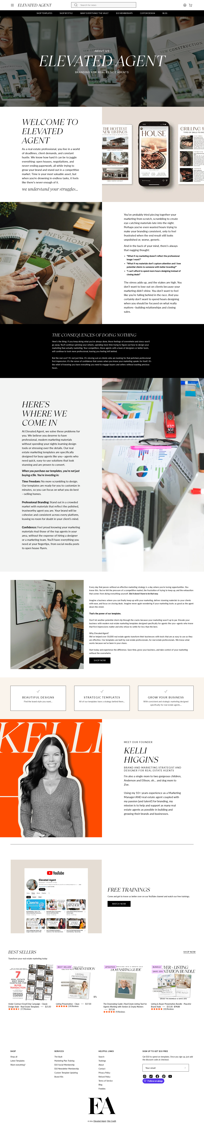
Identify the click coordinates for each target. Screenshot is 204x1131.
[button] (44, 13)
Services (59, 1051)
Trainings (102, 1061)
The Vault (58, 1057)
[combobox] (103, 5)
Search (101, 1057)
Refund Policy (104, 1077)
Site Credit (111, 1121)
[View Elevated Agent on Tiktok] (151, 1076)
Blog (100, 1085)
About (101, 1065)
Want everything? (17, 1065)
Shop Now (189, 952)
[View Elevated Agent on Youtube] (170, 1076)
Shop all (13, 1057)
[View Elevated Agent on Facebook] (157, 1076)
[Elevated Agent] (35, 5)
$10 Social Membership (64, 1065)
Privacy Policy (104, 1073)
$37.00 (79, 1005)
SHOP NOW (100, 660)
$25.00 (36, 1007)
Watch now (119, 904)
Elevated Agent (100, 1121)
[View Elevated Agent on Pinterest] (164, 1076)
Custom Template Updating (66, 1073)
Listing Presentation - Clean (67, 1004)
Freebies (102, 1088)
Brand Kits (58, 1077)
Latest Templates (17, 1061)
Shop (13, 1051)
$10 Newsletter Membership (66, 1069)
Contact (102, 1069)
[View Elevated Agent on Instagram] (145, 1076)
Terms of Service (106, 1081)
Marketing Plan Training (64, 1061)
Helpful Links (106, 1051)
